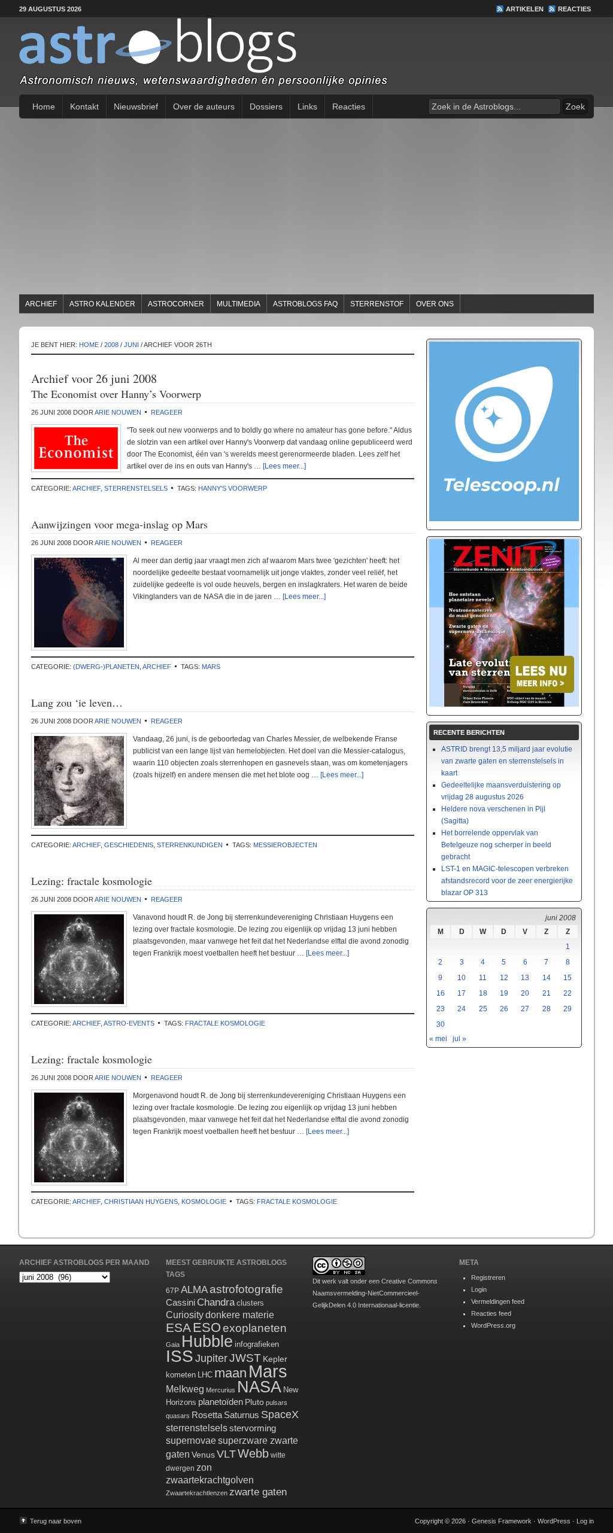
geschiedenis (128, 844)
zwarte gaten (258, 1492)
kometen (181, 1374)
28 (546, 1009)
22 (567, 993)
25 (483, 1009)
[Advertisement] (306, 208)
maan (230, 1372)
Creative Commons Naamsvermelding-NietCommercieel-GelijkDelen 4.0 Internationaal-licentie (375, 1293)
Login (479, 1289)
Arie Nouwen (118, 412)
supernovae (191, 1440)
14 (546, 978)
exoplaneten (255, 1328)
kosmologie (203, 1201)
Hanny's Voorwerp (232, 488)
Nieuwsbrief (136, 106)
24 (461, 1009)
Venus (203, 1454)
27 (525, 1009)
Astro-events (129, 1023)
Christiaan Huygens (141, 1201)
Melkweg (185, 1388)
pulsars (276, 1402)
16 (440, 993)
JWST (245, 1358)
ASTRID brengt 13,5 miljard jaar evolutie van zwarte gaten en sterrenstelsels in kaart (506, 761)
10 (461, 978)
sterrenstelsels (136, 488)
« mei (438, 1039)
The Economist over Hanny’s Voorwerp (116, 394)
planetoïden (220, 1402)
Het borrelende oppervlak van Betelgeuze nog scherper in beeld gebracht (496, 845)
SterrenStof (376, 304)
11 (483, 978)
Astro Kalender (102, 304)
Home (43, 106)
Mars (211, 666)
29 (567, 1009)
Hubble (207, 1341)
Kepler (275, 1359)
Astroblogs (306, 56)
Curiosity (185, 1315)
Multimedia (238, 304)
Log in (585, 1521)
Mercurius (220, 1390)
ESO (207, 1327)
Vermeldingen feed (497, 1301)
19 (504, 993)
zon (204, 1467)
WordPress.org (493, 1325)
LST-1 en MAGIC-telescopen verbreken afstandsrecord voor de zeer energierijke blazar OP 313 (507, 881)
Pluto (254, 1402)
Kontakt (84, 106)
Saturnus (241, 1415)
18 (483, 993)
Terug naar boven (55, 1521)
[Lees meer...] (284, 466)
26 (504, 1009)
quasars (178, 1415)
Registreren (488, 1277)
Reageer (167, 412)
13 (525, 978)
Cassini (180, 1302)
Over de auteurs (204, 106)
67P (172, 1290)
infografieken (257, 1344)
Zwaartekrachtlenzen (196, 1492)
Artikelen (525, 9)
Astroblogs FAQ (305, 304)
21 (546, 993)
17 (461, 993)
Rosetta (207, 1415)
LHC (205, 1374)
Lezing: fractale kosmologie (91, 881)
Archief (41, 304)
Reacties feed (491, 1313)
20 (525, 993)
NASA (259, 1387)
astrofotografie (246, 1289)
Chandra (216, 1302)
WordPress (554, 1521)
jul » (459, 1039)
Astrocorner (176, 304)
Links (307, 106)
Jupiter (211, 1358)
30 (440, 1024)
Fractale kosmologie (225, 1023)
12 (504, 978)
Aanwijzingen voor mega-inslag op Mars (119, 524)
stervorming (252, 1428)
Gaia (173, 1344)
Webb (253, 1453)
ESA (178, 1328)
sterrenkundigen (190, 844)
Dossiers (266, 106)
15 (567, 978)
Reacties (574, 9)
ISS (179, 1356)
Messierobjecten (285, 844)
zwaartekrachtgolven (210, 1480)
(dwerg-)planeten (106, 666)
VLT (226, 1454)
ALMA (194, 1289)
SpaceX (280, 1415)
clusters (250, 1303)
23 (440, 1009)
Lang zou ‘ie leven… (77, 702)
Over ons (435, 304)
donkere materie (239, 1315)
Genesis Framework (502, 1521)
